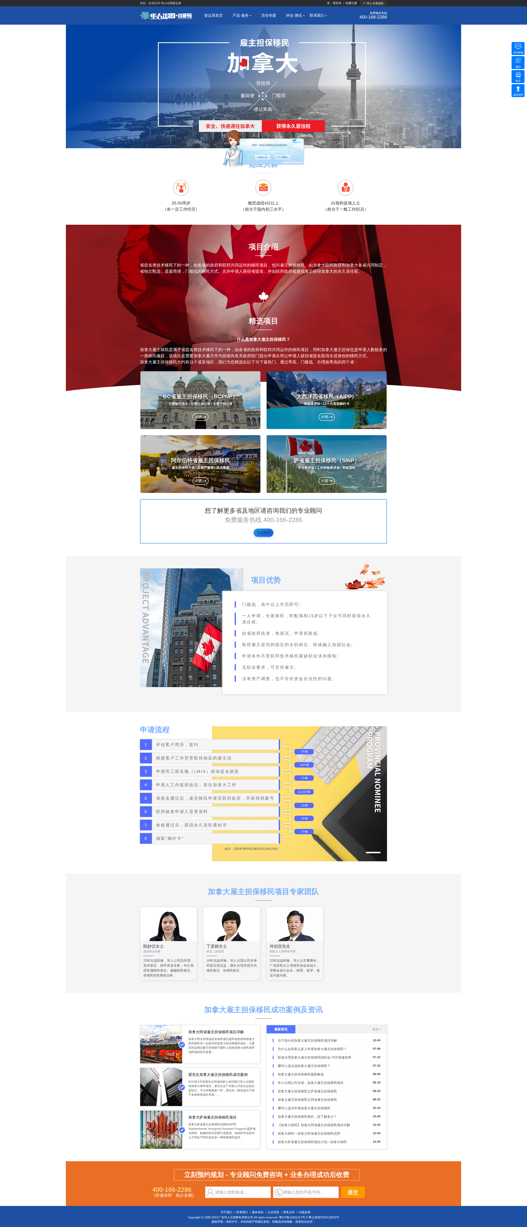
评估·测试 (294, 15)
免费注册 (351, 3)
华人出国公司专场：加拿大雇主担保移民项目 (311, 1083)
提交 (353, 1192)
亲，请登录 (334, 3)
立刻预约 (263, 532)
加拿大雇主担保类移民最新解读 (301, 1074)
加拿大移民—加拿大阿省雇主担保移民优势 (309, 1133)
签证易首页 (213, 15)
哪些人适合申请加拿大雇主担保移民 (304, 1108)
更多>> (376, 1029)
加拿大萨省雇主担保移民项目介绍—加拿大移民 (312, 1142)
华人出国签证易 (171, 3)
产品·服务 (241, 15)
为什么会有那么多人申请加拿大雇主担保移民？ (312, 1049)
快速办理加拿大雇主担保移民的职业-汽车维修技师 (314, 1057)
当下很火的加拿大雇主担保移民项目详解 (307, 1040)
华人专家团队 (373, 3)
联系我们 (317, 15)
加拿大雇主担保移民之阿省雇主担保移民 (307, 1099)
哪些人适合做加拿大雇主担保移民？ (304, 1066)
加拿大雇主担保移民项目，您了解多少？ (307, 1116)
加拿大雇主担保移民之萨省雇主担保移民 (307, 1091)
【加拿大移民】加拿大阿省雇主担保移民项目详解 (314, 1125)
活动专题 (268, 15)
